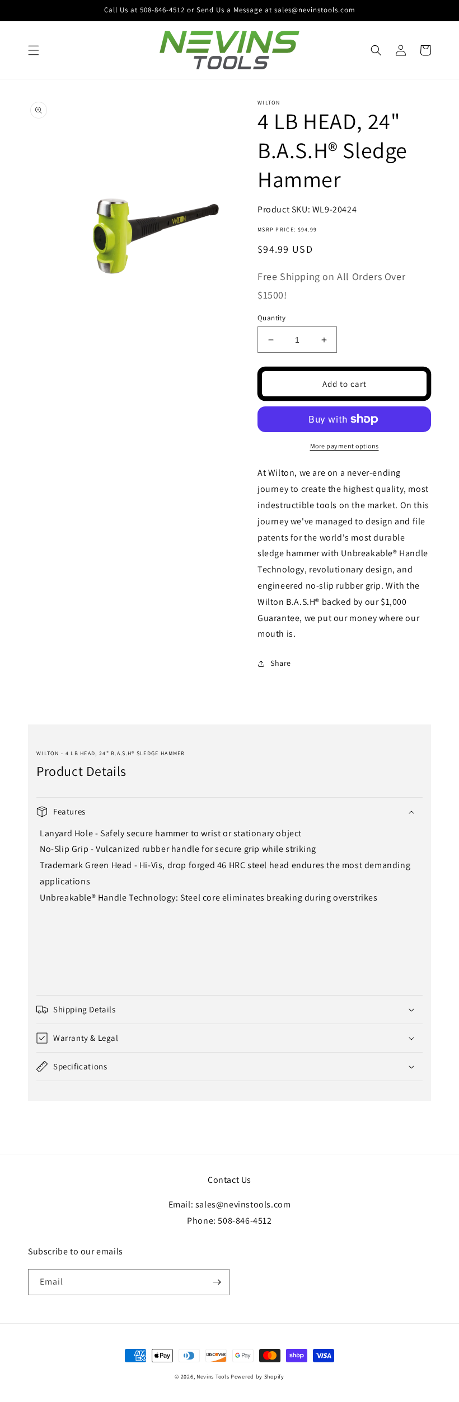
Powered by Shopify (257, 1376)
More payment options (344, 446)
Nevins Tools (212, 1376)
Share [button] (280, 663)
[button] (33, 50)
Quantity (271, 318)
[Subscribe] (216, 1282)
